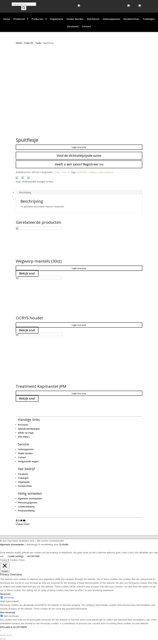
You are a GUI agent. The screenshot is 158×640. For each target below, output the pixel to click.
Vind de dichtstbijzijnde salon (79, 156)
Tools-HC (28, 42)
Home (6, 19)
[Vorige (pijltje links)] (1, 638)
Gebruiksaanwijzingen (29, 428)
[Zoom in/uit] (10, 635)
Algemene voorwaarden (30, 498)
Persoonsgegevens (27, 502)
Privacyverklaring (26, 510)
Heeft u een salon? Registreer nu (79, 164)
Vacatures (73, 26)
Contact (86, 26)
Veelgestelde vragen (28, 461)
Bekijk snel (27, 273)
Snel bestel (93, 19)
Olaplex (93, 172)
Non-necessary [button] (7, 612)
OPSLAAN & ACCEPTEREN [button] (13, 627)
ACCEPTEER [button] (33, 556)
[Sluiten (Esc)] (1, 635)
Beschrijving (25, 192)
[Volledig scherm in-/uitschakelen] (7, 635)
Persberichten (131, 19)
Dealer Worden (75, 19)
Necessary (9, 597)
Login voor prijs (79, 147)
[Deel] (4, 635)
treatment (82, 172)
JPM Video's (24, 436)
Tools (38, 42)
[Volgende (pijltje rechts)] (4, 638)
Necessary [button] (5, 593)
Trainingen (149, 19)
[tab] (79, 192)
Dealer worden (25, 453)
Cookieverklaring (26, 506)
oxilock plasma (105, 172)
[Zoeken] (23, 8)
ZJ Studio (63, 544)
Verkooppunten (111, 19)
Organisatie (56, 19)
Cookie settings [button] (16, 556)
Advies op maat (26, 432)
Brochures (23, 424)
